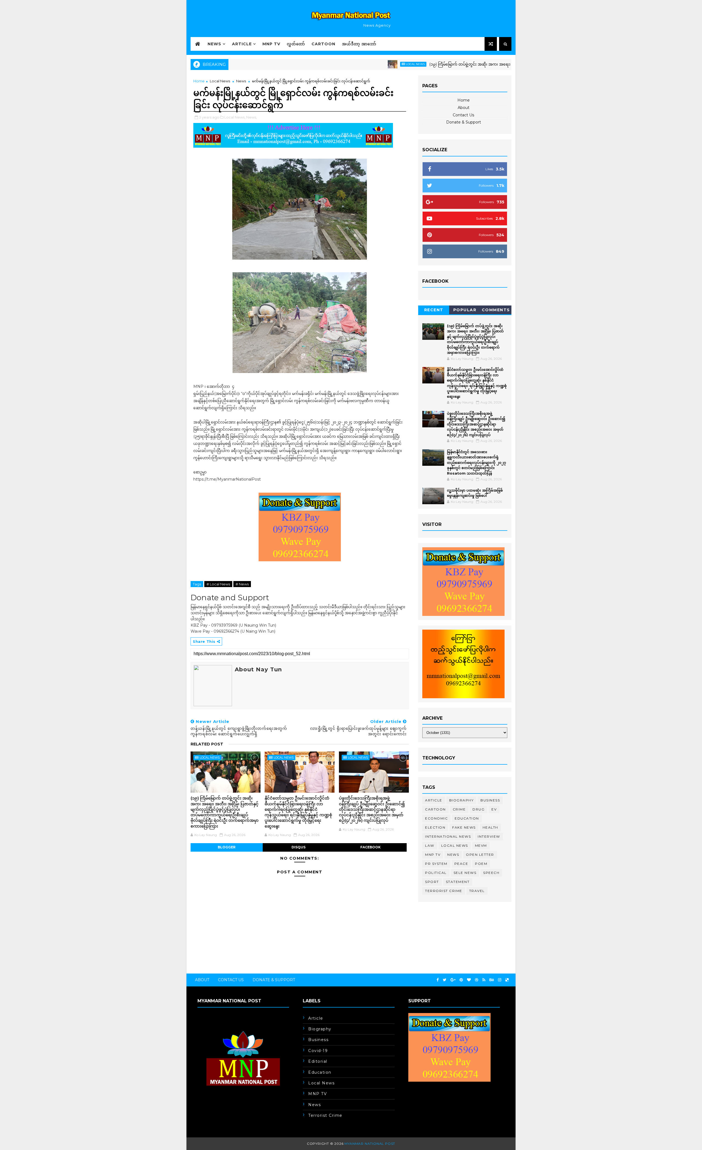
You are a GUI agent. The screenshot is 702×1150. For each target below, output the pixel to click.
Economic (436, 818)
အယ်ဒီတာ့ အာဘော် (359, 43)
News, (251, 117)
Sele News (465, 873)
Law (429, 845)
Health (490, 827)
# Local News (218, 584)
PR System (436, 864)
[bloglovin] (469, 980)
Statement (458, 882)
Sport (432, 882)
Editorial (317, 1061)
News (214, 43)
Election (435, 827)
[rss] (484, 980)
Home (199, 81)
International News (448, 836)
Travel (477, 891)
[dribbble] (477, 980)
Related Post (207, 744)
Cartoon (323, 43)
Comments (496, 309)
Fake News (464, 827)
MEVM (481, 845)
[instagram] (500, 980)
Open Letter (480, 854)
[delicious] (507, 980)
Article (242, 43)
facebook (370, 847)
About (463, 107)
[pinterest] (461, 980)
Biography (461, 800)
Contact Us (463, 115)
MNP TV (271, 43)
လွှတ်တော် (296, 43)
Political (436, 873)
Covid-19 (318, 1050)
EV (494, 809)
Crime (459, 809)
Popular (465, 309)
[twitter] (444, 980)
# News (242, 584)
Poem (481, 864)
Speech (491, 873)
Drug (478, 809)
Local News (381, 64)
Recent (433, 309)
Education (467, 818)
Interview (489, 836)
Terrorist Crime (443, 891)
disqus (298, 847)
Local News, (234, 117)
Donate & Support (463, 122)
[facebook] (437, 980)
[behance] (491, 980)
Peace (461, 864)
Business (490, 800)
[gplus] (453, 980)
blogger (227, 847)
